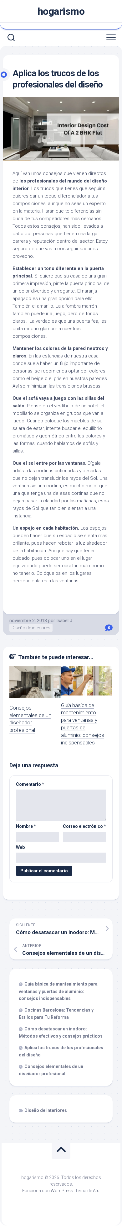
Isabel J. (64, 620)
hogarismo (61, 11)
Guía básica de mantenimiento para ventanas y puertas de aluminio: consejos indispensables (58, 991)
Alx (96, 1190)
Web (20, 847)
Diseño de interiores (31, 627)
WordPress (62, 1190)
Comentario (30, 784)
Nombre (26, 826)
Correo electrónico (84, 826)
